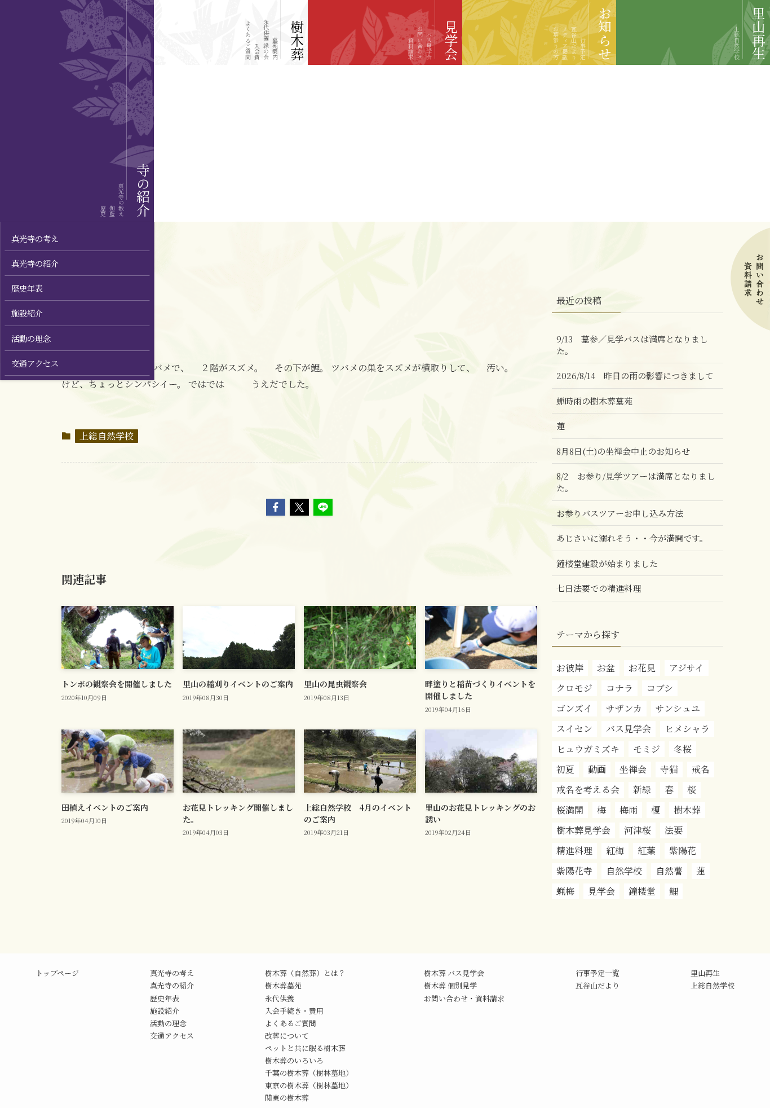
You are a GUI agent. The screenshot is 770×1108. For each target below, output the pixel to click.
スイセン (574, 728)
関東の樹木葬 (287, 1097)
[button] (275, 507)
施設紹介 (164, 1010)
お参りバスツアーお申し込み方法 (619, 513)
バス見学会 (628, 728)
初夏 (565, 769)
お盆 (606, 667)
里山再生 (705, 973)
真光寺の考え (172, 973)
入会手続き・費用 (294, 1010)
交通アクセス (172, 1035)
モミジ (646, 748)
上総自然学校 (106, 435)
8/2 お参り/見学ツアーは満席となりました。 (635, 482)
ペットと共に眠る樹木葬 (305, 1048)
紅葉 (647, 850)
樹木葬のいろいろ (294, 1060)
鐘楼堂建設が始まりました (607, 563)
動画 (597, 769)
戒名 (701, 769)
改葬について (287, 1035)
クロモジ (574, 687)
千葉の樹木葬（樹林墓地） (309, 1072)
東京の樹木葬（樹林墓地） (309, 1085)
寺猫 (669, 769)
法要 (674, 830)
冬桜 (683, 748)
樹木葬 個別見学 (450, 985)
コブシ (660, 687)
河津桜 (637, 830)
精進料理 (574, 850)
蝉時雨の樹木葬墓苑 (594, 401)
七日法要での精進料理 (598, 588)
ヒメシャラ (687, 728)
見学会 (601, 891)
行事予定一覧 (597, 973)
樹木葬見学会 (583, 830)
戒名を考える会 (587, 789)
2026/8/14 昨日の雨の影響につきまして (635, 375)
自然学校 (624, 870)
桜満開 (569, 809)
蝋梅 (565, 891)
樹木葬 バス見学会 (454, 973)
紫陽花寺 (574, 870)
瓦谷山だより (597, 985)
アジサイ (686, 667)
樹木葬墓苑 (283, 985)
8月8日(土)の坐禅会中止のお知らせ (623, 451)
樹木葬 (687, 809)
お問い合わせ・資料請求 (464, 998)
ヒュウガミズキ (587, 748)
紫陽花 (682, 850)
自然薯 (669, 870)
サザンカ (624, 708)
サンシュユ (678, 708)
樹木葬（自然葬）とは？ (305, 973)
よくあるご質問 (290, 1023)
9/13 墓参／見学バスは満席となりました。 (632, 345)
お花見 (642, 667)
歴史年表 (164, 998)
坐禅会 (633, 769)
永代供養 (279, 998)
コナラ (619, 687)
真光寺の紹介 (172, 985)
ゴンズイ (574, 708)
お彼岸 (569, 667)
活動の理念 (168, 1023)
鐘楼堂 (642, 891)
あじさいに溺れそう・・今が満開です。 (632, 538)
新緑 (642, 789)
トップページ (57, 973)
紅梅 (615, 850)
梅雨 (628, 809)
